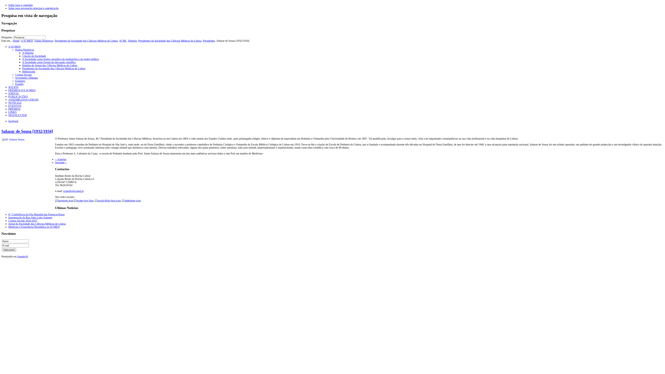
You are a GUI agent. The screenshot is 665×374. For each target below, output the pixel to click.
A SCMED (27, 40)
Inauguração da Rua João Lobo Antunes (30, 217)
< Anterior (60, 159)
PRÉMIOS (14, 109)
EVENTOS (14, 105)
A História (27, 52)
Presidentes (209, 40)
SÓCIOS (13, 87)
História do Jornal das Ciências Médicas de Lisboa (49, 65)
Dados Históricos (43, 40)
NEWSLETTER (17, 115)
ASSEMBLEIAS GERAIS (23, 99)
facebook (13, 121)
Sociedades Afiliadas (26, 77)
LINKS (12, 112)
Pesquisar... (7, 37)
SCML (123, 40)
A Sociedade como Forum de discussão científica (49, 62)
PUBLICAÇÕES (18, 96)
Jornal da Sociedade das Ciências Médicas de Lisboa (37, 223)
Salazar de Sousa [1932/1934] (27, 131)
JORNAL (13, 93)
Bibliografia (28, 71)
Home (16, 40)
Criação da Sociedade (34, 56)
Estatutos (20, 80)
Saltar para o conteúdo (20, 5)
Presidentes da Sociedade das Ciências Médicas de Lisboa (86, 40)
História (133, 40)
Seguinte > (61, 162)
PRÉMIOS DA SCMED (22, 90)
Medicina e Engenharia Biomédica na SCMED (34, 226)
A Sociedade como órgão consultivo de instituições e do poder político (60, 59)
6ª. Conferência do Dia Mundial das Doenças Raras (36, 214)
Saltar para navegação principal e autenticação (33, 8)
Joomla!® (22, 256)
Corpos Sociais (23, 74)
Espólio (19, 84)
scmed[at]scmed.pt (73, 191)
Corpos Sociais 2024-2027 (22, 220)
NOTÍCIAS (14, 102)
